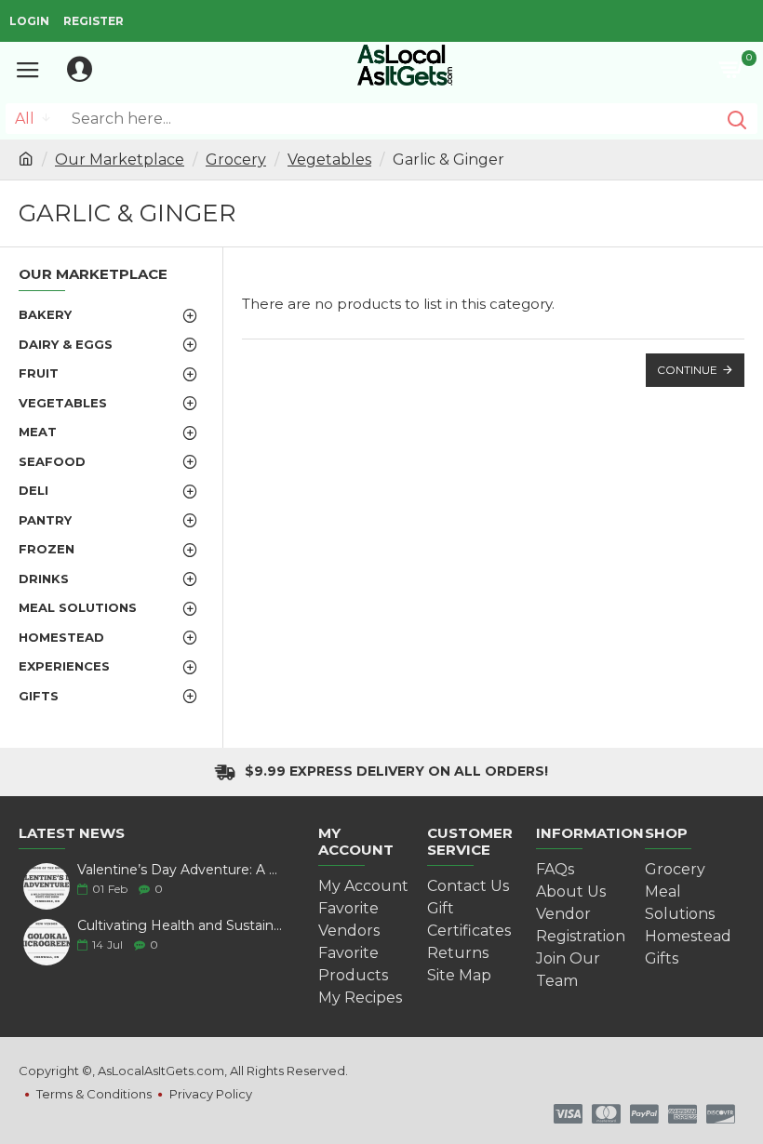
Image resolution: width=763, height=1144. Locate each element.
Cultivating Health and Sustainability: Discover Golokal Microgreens (182, 926)
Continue (687, 370)
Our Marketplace (119, 159)
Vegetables (329, 159)
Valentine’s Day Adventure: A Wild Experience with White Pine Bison (182, 870)
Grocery (236, 159)
